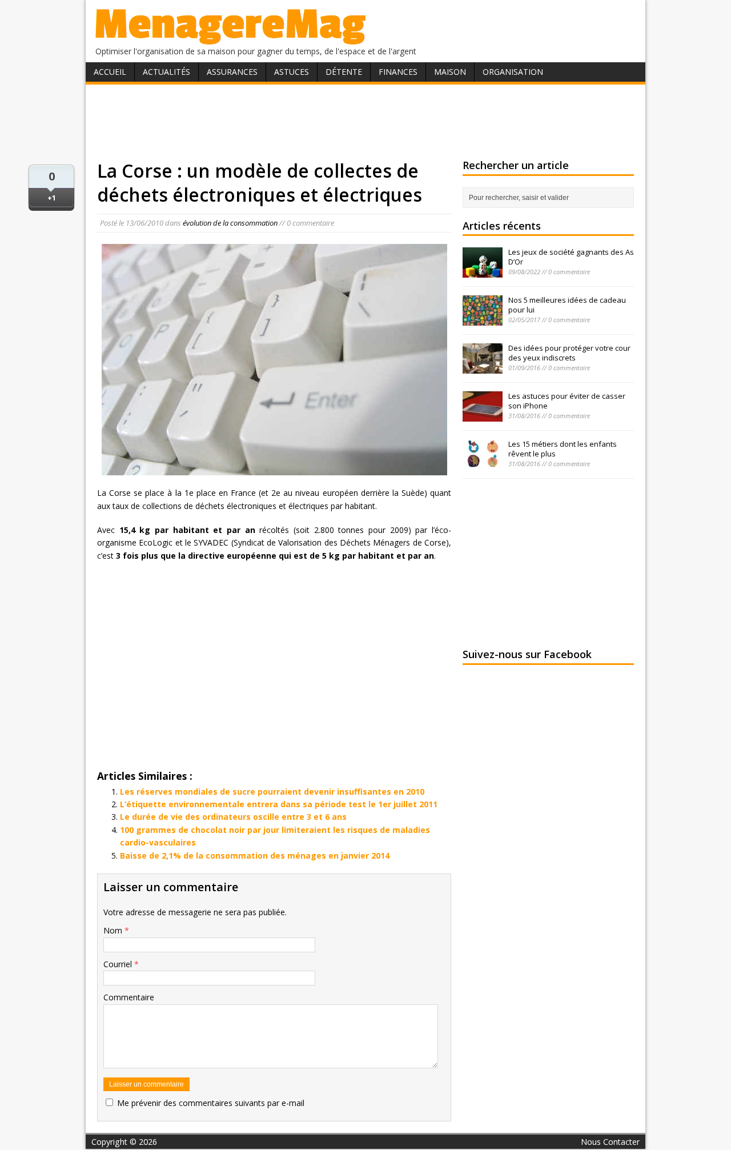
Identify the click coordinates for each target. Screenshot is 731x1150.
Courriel (118, 964)
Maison (450, 71)
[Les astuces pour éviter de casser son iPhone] (483, 415)
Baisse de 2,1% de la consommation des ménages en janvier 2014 (254, 855)
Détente (344, 71)
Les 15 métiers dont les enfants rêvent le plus (562, 449)
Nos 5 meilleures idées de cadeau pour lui (567, 305)
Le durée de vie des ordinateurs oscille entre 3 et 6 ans (233, 816)
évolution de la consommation (230, 223)
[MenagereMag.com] (230, 39)
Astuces (291, 71)
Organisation (513, 71)
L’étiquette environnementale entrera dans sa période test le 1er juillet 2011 (278, 804)
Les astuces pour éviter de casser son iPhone (566, 401)
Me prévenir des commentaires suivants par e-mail (210, 1102)
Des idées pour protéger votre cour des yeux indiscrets (569, 353)
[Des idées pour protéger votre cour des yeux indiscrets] (483, 367)
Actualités (166, 71)
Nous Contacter (610, 1141)
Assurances (232, 71)
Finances (398, 71)
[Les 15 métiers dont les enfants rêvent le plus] (483, 463)
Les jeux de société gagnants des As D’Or (571, 257)
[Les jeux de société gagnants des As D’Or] (483, 271)
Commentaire (128, 997)
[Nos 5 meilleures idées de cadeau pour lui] (483, 319)
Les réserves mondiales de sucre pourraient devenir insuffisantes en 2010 (272, 791)
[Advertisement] (365, 121)
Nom (113, 930)
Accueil (110, 71)
